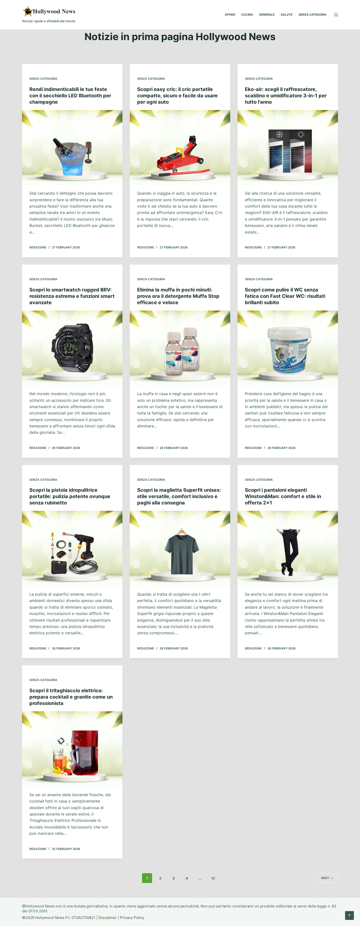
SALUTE (286, 14)
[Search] (336, 15)
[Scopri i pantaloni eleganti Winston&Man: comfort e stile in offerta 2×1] (288, 548)
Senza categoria (43, 78)
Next (325, 878)
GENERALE (267, 14)
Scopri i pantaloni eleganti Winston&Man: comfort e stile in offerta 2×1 (283, 496)
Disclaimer (107, 917)
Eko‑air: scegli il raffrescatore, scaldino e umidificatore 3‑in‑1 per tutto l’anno (286, 95)
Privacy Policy (132, 917)
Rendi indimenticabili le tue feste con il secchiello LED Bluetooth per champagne (70, 95)
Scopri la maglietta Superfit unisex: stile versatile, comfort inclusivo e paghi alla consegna (179, 496)
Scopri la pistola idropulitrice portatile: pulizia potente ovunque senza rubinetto (69, 496)
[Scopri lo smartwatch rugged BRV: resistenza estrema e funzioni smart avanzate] (72, 348)
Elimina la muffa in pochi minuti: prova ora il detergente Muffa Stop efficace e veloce (178, 296)
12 (213, 878)
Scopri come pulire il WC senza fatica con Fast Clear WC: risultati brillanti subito (285, 296)
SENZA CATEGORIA (312, 14)
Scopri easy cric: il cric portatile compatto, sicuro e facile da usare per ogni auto (177, 95)
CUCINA (247, 14)
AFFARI (230, 14)
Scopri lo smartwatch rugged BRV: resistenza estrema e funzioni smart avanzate (72, 296)
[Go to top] (349, 915)
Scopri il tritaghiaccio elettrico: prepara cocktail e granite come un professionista (71, 697)
